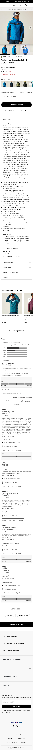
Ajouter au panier (16, 105)
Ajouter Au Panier (16, 624)
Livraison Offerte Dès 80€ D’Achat (16, 9)
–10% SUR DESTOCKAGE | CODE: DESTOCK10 (16, 1)
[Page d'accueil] (16, 5)
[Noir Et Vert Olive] (18, 84)
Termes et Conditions (16, 735)
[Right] (30, 84)
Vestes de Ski (23, 615)
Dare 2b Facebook (13, 726)
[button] (30, 27)
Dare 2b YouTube (20, 726)
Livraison (5, 277)
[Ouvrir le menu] (3, 5)
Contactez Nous (13, 651)
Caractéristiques (8, 262)
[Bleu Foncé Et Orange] (11, 84)
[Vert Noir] (25, 84)
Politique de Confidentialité (16, 738)
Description (6, 119)
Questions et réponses (10, 272)
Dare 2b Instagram (17, 726)
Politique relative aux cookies (16, 742)
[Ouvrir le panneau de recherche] (26, 5)
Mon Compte (12, 636)
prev (2, 9)
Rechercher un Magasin (15, 643)
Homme (9, 615)
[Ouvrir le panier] (30, 5)
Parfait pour (7, 267)
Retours (5, 282)
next (31, 9)
